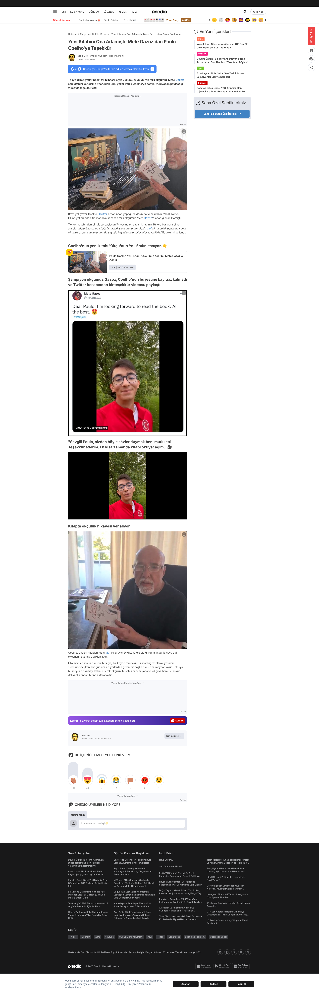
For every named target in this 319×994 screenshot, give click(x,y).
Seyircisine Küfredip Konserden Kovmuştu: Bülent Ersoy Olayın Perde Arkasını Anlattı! (133, 871)
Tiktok (160, 936)
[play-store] (222, 966)
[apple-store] (204, 966)
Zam (97, 936)
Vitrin (200, 39)
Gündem (202, 83)
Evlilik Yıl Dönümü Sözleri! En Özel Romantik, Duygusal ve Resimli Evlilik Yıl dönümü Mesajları (179, 876)
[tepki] (73, 780)
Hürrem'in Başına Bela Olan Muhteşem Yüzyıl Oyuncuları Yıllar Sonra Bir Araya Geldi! (88, 915)
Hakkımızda (74, 952)
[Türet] (221, 20)
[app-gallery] (241, 966)
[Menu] (55, 11)
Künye (192, 952)
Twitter (103, 214)
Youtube (109, 936)
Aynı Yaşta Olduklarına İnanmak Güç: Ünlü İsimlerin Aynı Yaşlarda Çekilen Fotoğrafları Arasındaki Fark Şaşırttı (132, 915)
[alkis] (254, 20)
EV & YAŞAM (77, 11)
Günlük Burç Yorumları (130, 936)
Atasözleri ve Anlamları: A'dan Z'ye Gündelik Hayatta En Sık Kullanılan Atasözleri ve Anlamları (176, 910)
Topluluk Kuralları (119, 952)
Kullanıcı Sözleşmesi (164, 952)
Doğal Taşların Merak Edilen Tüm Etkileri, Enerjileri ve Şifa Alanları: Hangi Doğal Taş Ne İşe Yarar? (180, 893)
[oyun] (247, 20)
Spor (200, 68)
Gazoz (180, 80)
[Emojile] (241, 20)
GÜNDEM (94, 11)
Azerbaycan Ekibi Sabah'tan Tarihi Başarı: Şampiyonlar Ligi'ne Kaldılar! (220, 75)
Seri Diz (186, 20)
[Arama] (245, 12)
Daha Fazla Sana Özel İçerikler (220, 113)
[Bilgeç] (227, 20)
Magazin (85, 34)
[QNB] (214, 20)
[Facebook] (227, 952)
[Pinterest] (248, 952)
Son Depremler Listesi (170, 866)
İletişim (141, 952)
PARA (134, 11)
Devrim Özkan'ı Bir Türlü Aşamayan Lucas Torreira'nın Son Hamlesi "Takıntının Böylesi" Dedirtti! (223, 60)
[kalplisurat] (261, 20)
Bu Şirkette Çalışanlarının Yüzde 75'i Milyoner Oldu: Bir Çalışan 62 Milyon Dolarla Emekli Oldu (86, 894)
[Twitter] (234, 952)
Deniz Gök (100, 55)
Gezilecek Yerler (218, 936)
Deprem (86, 936)
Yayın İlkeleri (181, 952)
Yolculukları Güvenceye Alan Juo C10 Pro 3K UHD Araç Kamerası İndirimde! (222, 46)
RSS (198, 952)
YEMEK (122, 11)
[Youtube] (241, 952)
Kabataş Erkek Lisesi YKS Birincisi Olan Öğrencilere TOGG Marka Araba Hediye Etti (221, 90)
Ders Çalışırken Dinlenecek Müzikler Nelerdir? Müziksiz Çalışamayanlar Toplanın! (225, 888)
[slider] (134, 515)
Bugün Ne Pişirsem (195, 936)
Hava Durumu (166, 859)
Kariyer (149, 952)
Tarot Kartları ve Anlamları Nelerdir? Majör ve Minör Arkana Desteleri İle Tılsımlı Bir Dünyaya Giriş (228, 862)
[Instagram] (220, 952)
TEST (63, 11)
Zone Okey (172, 20)
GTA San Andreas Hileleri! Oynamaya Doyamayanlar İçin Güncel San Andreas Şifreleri (227, 914)
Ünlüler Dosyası (100, 34)
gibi (149, 228)
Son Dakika (174, 936)
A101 (150, 936)
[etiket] (69, 252)
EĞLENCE (109, 11)
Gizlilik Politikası (102, 952)
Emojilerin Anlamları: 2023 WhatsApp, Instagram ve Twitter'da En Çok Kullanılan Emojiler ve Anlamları (180, 902)
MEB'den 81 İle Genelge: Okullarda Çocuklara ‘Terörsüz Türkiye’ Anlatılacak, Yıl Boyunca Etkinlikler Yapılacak (134, 883)
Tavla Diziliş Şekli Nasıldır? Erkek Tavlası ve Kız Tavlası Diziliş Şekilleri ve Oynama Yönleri (180, 919)
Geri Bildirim (87, 952)
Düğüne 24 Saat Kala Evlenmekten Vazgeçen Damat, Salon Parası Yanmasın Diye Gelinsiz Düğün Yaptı (134, 894)
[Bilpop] (234, 20)
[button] (175, 515)
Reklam (132, 952)
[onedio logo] (159, 12)
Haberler (72, 34)
